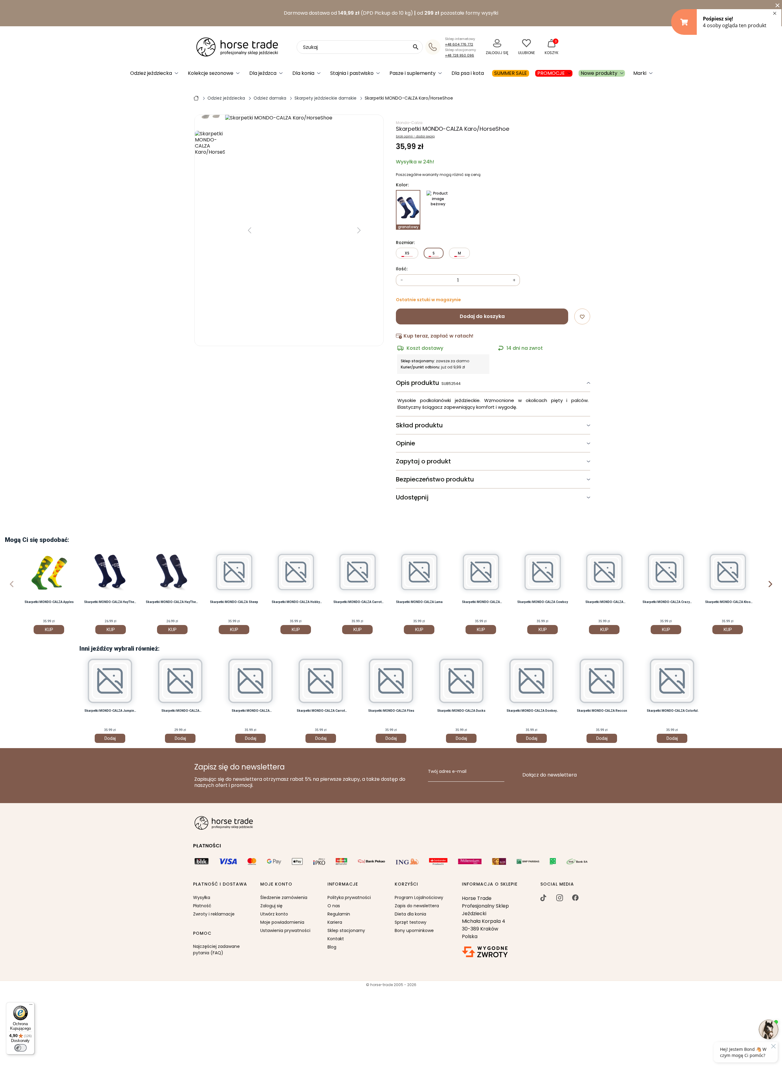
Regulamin (338, 914)
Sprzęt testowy (410, 922)
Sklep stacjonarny (346, 930)
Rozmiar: (405, 243)
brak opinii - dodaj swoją (415, 136)
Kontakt (335, 939)
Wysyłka (201, 897)
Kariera (334, 922)
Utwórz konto (274, 914)
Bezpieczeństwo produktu (435, 479)
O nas (333, 906)
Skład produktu (419, 425)
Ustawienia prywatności (285, 930)
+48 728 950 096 (459, 55)
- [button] (401, 280)
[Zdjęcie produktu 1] (210, 152)
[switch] (20, 1047)
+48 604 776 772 (459, 44)
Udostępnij (412, 497)
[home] (196, 98)
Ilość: (401, 269)
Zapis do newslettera (417, 906)
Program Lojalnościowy (419, 897)
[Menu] (31, 1006)
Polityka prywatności (349, 897)
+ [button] (514, 280)
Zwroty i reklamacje (214, 914)
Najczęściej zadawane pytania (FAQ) (216, 949)
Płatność (202, 906)
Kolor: (402, 185)
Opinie (405, 443)
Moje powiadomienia (282, 922)
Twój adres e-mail (447, 771)
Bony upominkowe (414, 930)
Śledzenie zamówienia (283, 897)
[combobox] (360, 47)
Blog (331, 947)
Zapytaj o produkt (423, 461)
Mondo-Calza (409, 122)
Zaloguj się (271, 906)
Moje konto (276, 884)
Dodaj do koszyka (482, 316)
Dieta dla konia (410, 914)
